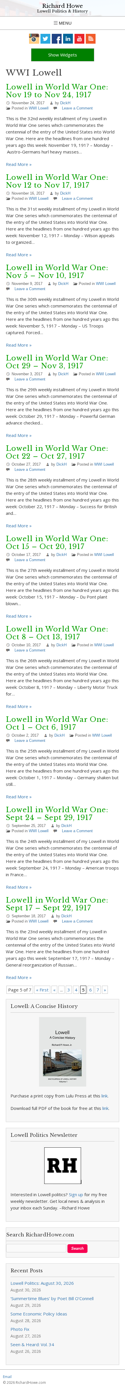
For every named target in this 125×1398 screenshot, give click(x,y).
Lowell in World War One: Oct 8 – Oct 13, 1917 (57, 633)
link (104, 1096)
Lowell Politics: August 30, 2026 (42, 1283)
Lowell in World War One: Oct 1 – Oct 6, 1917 (57, 723)
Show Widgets (62, 55)
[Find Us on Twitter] (45, 39)
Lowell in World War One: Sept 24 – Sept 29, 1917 (57, 814)
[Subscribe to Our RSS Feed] (91, 39)
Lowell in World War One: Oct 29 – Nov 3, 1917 (57, 362)
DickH (65, 103)
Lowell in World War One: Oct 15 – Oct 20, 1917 (57, 543)
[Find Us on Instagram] (34, 39)
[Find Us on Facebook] (57, 39)
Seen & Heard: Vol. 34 (32, 1344)
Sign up (76, 1194)
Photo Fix (19, 1329)
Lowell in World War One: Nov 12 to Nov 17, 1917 (57, 181)
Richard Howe (62, 6)
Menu (65, 23)
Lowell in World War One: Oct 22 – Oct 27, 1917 (57, 452)
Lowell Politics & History (62, 11)
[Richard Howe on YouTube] (79, 39)
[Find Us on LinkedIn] (68, 39)
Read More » (19, 164)
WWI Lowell (39, 108)
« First (42, 990)
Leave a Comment (77, 108)
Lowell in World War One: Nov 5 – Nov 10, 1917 (57, 272)
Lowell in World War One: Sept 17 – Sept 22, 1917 (57, 904)
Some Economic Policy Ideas (38, 1314)
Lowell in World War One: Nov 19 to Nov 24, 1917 (57, 91)
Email (7, 1376)
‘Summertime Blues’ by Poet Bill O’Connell (52, 1298)
